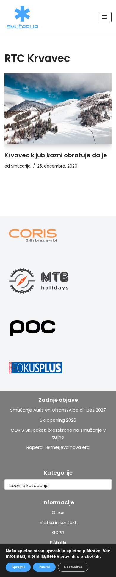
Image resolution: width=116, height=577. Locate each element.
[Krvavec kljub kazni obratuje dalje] (58, 108)
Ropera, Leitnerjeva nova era (58, 447)
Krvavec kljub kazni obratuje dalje (55, 155)
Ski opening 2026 (58, 420)
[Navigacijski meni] (105, 17)
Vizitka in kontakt (58, 522)
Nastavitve (73, 567)
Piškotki (58, 542)
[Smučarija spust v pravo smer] (22, 17)
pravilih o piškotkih (80, 556)
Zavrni (44, 567)
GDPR (58, 532)
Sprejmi (18, 567)
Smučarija (21, 166)
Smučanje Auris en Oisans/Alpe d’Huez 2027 (58, 410)
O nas (58, 512)
